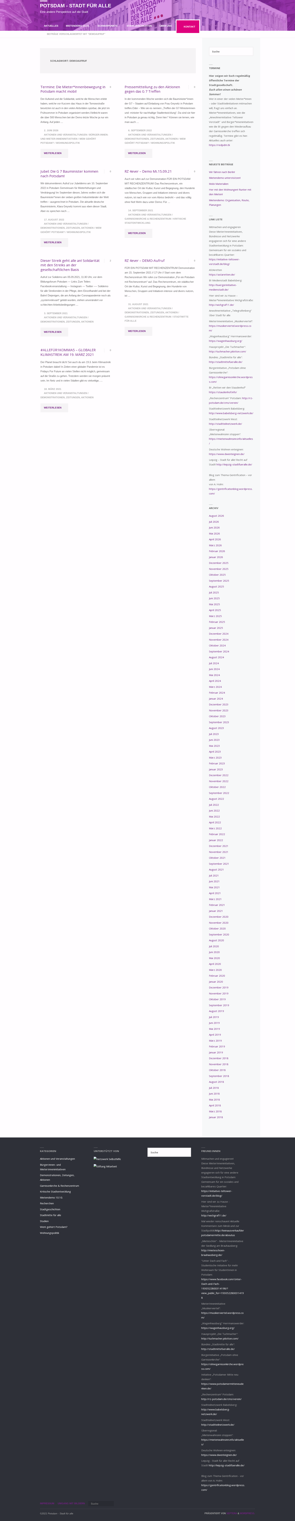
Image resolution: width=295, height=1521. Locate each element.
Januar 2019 (216, 1052)
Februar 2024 (217, 692)
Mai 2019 (214, 1028)
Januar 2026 (216, 557)
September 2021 (219, 863)
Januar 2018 (216, 1117)
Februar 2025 (217, 622)
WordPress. (247, 1513)
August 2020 (216, 940)
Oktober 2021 (217, 857)
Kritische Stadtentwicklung (55, 1191)
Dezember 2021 (218, 846)
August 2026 (216, 515)
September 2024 (219, 651)
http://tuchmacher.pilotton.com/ (227, 351)
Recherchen (47, 1203)
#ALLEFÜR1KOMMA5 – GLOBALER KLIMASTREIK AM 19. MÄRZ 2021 (68, 352)
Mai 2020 (214, 958)
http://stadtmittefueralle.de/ (225, 362)
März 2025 (215, 616)
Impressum (47, 1503)
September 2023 (219, 722)
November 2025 (218, 569)
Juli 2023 (214, 734)
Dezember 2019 (218, 987)
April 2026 (215, 539)
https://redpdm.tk (219, 145)
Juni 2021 (214, 881)
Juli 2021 (214, 875)
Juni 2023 (214, 739)
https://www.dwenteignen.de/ (226, 454)
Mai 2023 (214, 745)
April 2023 (215, 751)
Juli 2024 (214, 663)
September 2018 (219, 1076)
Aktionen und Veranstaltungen (65, 134)
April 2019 (215, 1034)
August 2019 (216, 1011)
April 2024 (215, 680)
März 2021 (215, 899)
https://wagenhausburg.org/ (225, 341)
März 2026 (215, 545)
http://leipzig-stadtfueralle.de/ (234, 464)
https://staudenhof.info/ (223, 392)
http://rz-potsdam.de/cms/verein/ (221, 1399)
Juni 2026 (214, 527)
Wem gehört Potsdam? (53, 1227)
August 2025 (216, 586)
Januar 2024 (216, 698)
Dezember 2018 (218, 1058)
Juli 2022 (214, 804)
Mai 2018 (214, 1099)
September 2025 (219, 580)
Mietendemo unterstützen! (225, 177)
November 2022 (218, 781)
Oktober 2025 (217, 574)
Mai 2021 (214, 887)
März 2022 (215, 828)
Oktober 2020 (217, 928)
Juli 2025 (214, 592)
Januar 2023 (216, 769)
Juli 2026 (214, 521)
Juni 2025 (214, 598)
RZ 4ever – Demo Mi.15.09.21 (148, 171)
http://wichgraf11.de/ (221, 304)
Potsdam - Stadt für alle (75, 5)
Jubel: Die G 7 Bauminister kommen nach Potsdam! (69, 173)
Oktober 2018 (217, 1070)
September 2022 (219, 793)
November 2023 (218, 710)
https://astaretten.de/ (222, 274)
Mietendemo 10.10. (51, 1197)
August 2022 (216, 798)
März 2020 (215, 969)
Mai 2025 (214, 604)
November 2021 (218, 852)
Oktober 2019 (217, 999)
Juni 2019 (214, 1022)
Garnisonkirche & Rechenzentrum (148, 219)
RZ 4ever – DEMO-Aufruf (145, 260)
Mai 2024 (214, 675)
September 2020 (219, 934)
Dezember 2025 (218, 563)
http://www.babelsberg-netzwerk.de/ (231, 413)
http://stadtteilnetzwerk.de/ (225, 423)
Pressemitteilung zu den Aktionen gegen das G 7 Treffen (152, 89)
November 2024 (218, 639)
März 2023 (215, 757)
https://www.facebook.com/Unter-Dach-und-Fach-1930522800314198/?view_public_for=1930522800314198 (222, 1288)
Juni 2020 (214, 952)
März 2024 (215, 686)
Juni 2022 (214, 810)
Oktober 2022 (217, 787)
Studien (44, 1221)
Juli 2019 (214, 1017)
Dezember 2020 (218, 916)
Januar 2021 (216, 911)
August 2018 (216, 1081)
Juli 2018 (214, 1087)
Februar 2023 (217, 763)
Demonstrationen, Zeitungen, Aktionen (151, 139)
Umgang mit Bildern (71, 1503)
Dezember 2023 (218, 704)
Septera (231, 1513)
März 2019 (215, 1040)
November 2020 (218, 922)
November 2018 (218, 1064)
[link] (125, 40)
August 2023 (216, 728)
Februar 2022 (217, 834)
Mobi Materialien (218, 183)
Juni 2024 (214, 669)
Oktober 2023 (217, 716)
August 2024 (216, 657)
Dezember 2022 (218, 775)
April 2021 (215, 893)
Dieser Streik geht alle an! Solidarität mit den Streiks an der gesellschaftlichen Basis (70, 265)
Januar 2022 (216, 840)
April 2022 (215, 822)
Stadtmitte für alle (50, 1215)
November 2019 (218, 993)
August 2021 (216, 869)
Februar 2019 (217, 1046)
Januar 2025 (216, 627)
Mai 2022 (214, 816)
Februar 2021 (217, 905)
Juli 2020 (214, 946)
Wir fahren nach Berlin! (222, 172)
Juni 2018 (214, 1093)
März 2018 (215, 1111)
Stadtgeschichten (50, 1209)
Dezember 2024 (218, 633)
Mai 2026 (214, 533)
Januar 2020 (216, 981)
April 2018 (215, 1105)
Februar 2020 (217, 975)
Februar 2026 (217, 551)
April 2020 (215, 964)
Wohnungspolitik (68, 143)
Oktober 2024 (217, 645)
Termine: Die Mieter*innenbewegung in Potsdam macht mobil (73, 89)
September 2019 (219, 1005)
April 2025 (215, 610)
